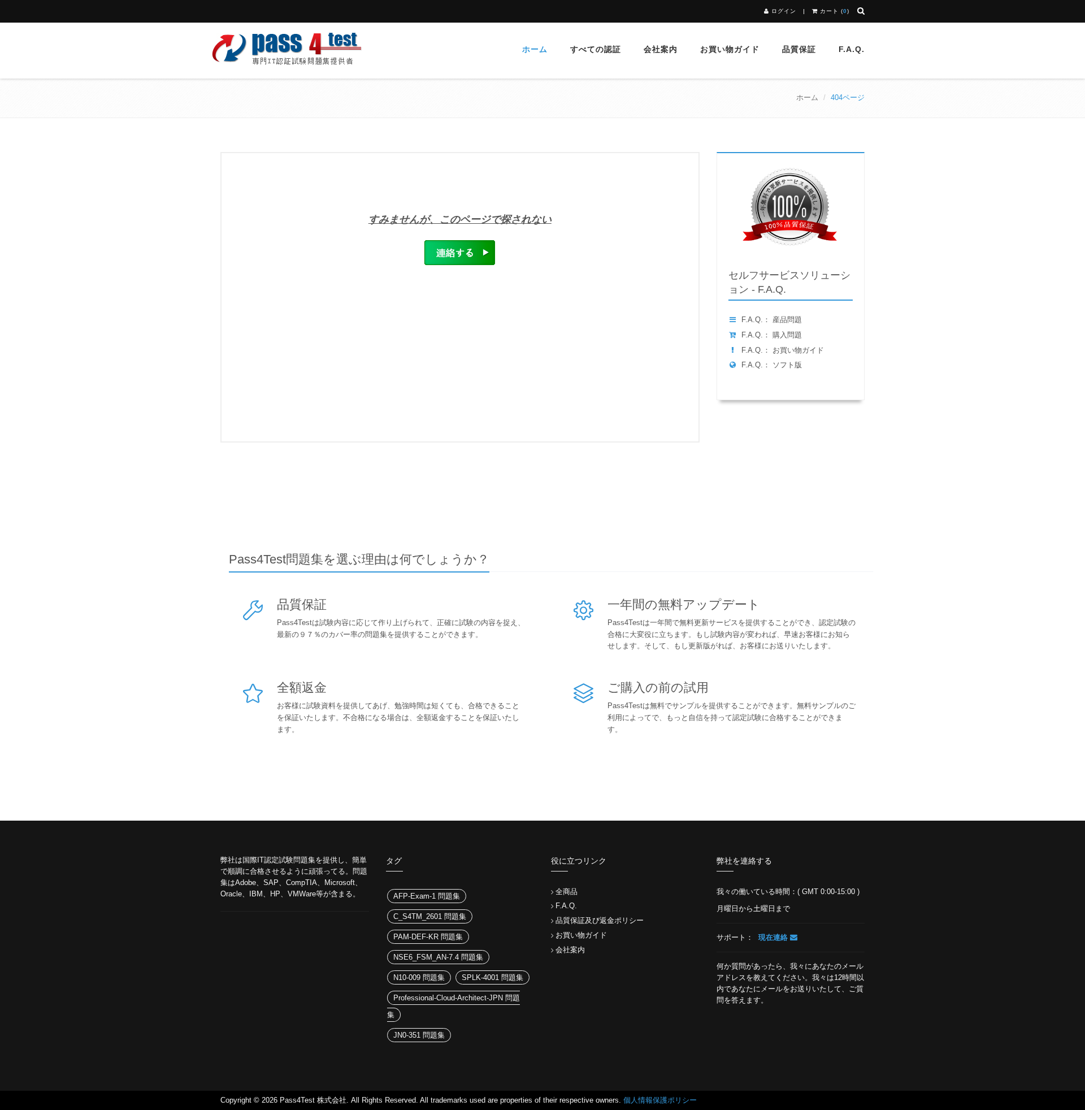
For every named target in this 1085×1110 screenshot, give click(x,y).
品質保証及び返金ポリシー (599, 920)
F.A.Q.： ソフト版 (771, 365)
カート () (833, 11)
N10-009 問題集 (419, 977)
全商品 (566, 891)
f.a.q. (852, 49)
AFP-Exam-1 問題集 (426, 896)
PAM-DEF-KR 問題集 (428, 937)
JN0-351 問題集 (419, 1035)
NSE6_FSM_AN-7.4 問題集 (438, 957)
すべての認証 (595, 49)
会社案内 (661, 49)
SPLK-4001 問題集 (492, 977)
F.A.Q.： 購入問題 (771, 335)
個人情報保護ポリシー (660, 1100)
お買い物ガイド (730, 49)
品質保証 (799, 49)
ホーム (535, 49)
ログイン (783, 11)
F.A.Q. (566, 905)
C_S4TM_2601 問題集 (429, 916)
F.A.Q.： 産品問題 (771, 319)
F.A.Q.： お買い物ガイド (782, 350)
